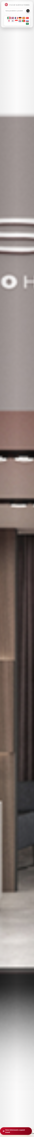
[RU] (27, 21)
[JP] (8, 21)
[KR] (12, 21)
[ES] (23, 18)
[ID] (16, 21)
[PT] (23, 21)
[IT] (8, 18)
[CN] (27, 18)
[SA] (27, 24)
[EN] (12, 18)
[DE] (20, 18)
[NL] (20, 21)
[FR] (16, 18)
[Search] (28, 10)
